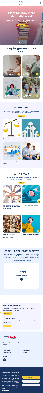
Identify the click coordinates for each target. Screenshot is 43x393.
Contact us (25, 352)
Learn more (21, 25)
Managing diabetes (7, 350)
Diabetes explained (7, 348)
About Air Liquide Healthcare (28, 348)
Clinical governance (27, 350)
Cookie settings (31, 377)
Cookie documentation (5, 390)
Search (40, 3)
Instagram (4, 359)
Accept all (31, 385)
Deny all (31, 381)
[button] (17, 42)
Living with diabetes (7, 352)
